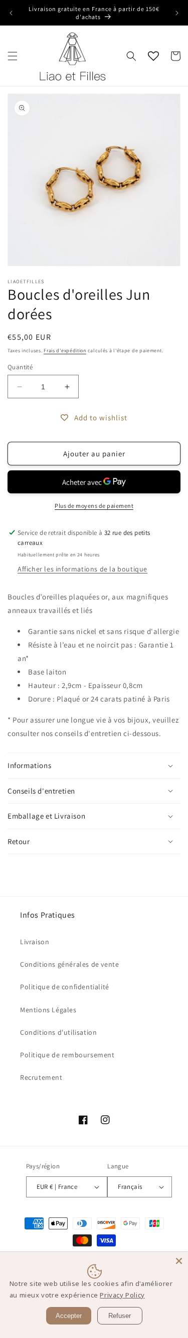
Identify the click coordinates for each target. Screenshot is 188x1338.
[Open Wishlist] (153, 56)
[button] (13, 56)
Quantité (20, 367)
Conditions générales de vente (69, 964)
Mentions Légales (48, 1009)
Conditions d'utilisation (58, 1032)
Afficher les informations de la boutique (82, 568)
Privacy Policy (122, 1294)
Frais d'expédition (65, 350)
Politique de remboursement (67, 1054)
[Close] (179, 1261)
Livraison (34, 941)
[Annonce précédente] (11, 13)
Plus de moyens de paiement (94, 505)
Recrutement (41, 1077)
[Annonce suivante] (177, 13)
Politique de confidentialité (64, 986)
